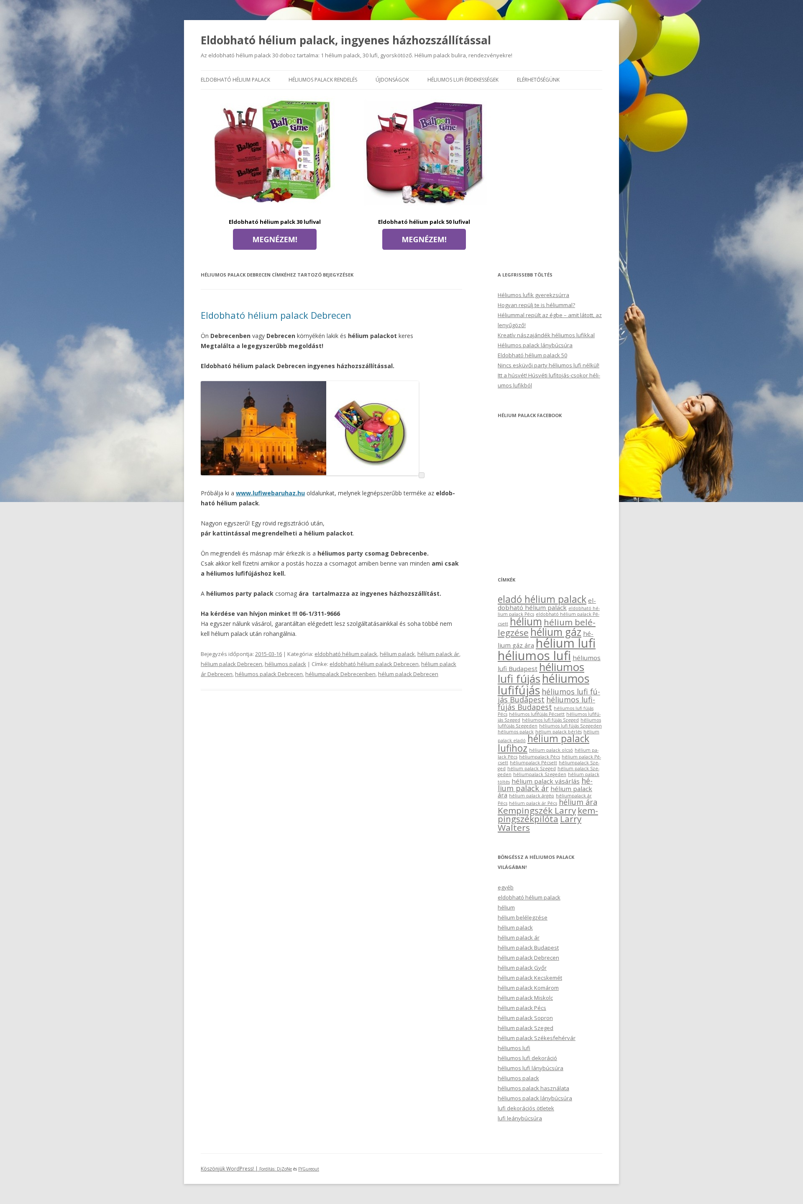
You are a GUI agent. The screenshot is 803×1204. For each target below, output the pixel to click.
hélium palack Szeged (531, 768)
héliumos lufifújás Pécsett (537, 714)
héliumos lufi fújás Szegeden (570, 726)
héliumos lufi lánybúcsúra (530, 1068)
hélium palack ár (438, 654)
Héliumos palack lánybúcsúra (535, 345)
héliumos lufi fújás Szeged (550, 720)
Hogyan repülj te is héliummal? (536, 305)
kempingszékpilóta (548, 814)
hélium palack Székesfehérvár (536, 1038)
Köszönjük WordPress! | (239, 1168)
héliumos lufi (534, 655)
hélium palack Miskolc (525, 998)
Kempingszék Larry (537, 810)
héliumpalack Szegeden (539, 774)
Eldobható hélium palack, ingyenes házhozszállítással (346, 40)
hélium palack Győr (522, 967)
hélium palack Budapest (528, 947)
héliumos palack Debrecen (269, 674)
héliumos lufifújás (543, 684)
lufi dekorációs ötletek (526, 1108)
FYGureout (308, 1169)
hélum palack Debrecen (408, 674)
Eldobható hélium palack (235, 79)
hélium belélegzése (522, 917)
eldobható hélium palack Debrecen (374, 664)
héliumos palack (285, 664)
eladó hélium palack (542, 599)
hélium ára (578, 802)
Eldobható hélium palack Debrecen (276, 315)
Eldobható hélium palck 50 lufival (424, 221)
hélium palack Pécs (522, 1008)
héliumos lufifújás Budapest (546, 703)
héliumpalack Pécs (539, 757)
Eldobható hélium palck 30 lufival (275, 221)
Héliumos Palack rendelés (323, 79)
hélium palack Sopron (525, 1018)
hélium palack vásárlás (545, 781)
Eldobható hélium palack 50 (532, 355)
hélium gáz (555, 632)
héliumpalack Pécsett (533, 763)
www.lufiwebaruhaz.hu (270, 493)
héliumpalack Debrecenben (340, 674)
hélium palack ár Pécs (533, 803)
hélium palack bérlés (558, 732)
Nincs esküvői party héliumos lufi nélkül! (548, 365)
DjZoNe (284, 1169)
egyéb (506, 887)
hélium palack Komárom (528, 987)
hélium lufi (566, 643)
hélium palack (397, 654)
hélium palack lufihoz (543, 743)
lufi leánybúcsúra (520, 1118)
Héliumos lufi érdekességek (463, 79)
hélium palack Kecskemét (530, 977)
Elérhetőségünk (538, 79)
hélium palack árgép (531, 796)
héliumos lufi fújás (541, 672)
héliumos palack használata (533, 1088)
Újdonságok (392, 79)
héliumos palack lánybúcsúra (535, 1098)
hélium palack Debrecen (231, 664)
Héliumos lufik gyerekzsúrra (533, 295)
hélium (526, 621)
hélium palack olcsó (551, 750)
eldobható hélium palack (346, 654)
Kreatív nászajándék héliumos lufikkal (546, 335)
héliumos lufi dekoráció (527, 1058)
